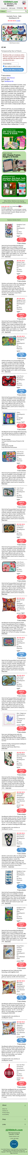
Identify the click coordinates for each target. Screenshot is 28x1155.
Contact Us (4, 8)
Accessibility (5, 1114)
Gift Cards (12, 8)
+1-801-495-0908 (14, 1138)
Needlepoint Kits (9, 81)
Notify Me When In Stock (13, 70)
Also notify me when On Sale (13, 66)
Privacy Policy (5, 1112)
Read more (8, 256)
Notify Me (21, 355)
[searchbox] (16, 11)
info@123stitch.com (14, 1136)
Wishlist (20, 8)
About (4, 1105)
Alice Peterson (11, 78)
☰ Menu (3, 11)
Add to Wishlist (22, 243)
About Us (4, 1109)
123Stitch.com (14, 1130)
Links (4, 1124)
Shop (4, 1119)
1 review (18, 20)
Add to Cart (21, 240)
